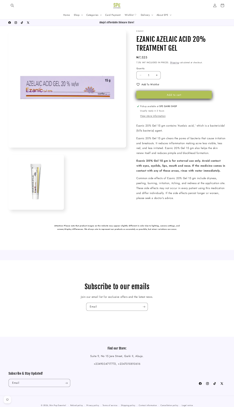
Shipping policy (128, 405)
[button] (12, 5)
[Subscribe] (144, 307)
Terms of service (110, 405)
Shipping (174, 62)
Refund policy (76, 405)
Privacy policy (93, 405)
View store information (152, 116)
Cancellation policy (169, 405)
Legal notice (187, 405)
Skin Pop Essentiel (57, 405)
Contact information (148, 405)
